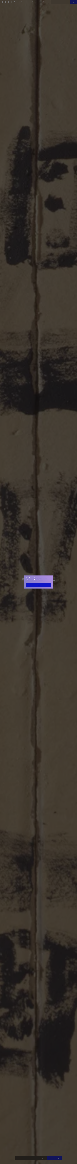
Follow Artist (38, 585)
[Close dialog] (51, 577)
